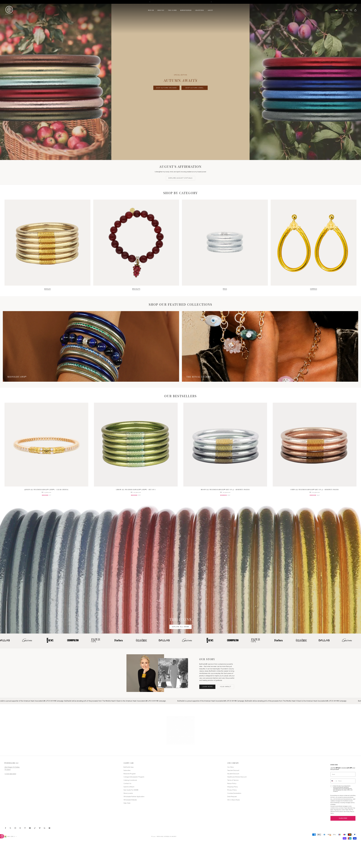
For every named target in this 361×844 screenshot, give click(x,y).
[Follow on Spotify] (49, 828)
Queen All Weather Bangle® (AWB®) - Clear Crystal (46, 489)
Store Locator (128, 793)
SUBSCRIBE (343, 818)
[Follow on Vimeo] (40, 828)
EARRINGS (313, 289)
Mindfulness (185, 10)
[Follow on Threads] (20, 828)
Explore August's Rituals (180, 178)
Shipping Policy (232, 787)
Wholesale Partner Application (134, 796)
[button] (180, 730)
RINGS (225, 289)
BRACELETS (136, 289)
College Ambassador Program (134, 777)
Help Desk (127, 803)
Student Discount (233, 774)
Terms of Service (232, 780)
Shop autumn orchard (166, 88)
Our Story (230, 767)
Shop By (161, 10)
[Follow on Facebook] (5, 828)
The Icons (172, 10)
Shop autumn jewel (194, 88)
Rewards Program (130, 774)
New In (151, 10)
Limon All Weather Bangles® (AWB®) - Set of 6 (135, 489)
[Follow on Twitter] (10, 828)
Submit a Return (129, 787)
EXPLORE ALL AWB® (180, 626)
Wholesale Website (130, 800)
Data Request (232, 796)
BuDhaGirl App (129, 767)
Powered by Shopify (170, 836)
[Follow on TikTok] (35, 828)
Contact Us (127, 783)
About (210, 10)
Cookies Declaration (234, 793)
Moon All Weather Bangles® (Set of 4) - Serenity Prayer (225, 489)
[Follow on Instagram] (15, 828)
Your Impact (225, 686)
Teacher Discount (233, 770)
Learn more (207, 686)
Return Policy (231, 783)
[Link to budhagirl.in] (46, 445)
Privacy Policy (232, 790)
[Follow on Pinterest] (25, 828)
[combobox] (334, 781)
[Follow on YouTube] (30, 828)
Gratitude (199, 10)
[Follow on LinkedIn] (45, 828)
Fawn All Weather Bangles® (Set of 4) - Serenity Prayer (315, 489)
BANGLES (47, 289)
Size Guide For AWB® (131, 790)
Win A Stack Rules (233, 800)
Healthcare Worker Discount (236, 777)
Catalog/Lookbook (130, 780)
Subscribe (127, 770)
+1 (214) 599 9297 (10, 774)
